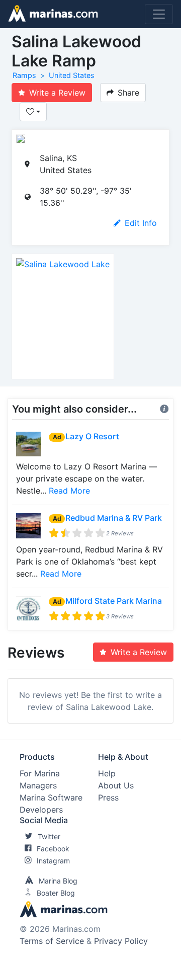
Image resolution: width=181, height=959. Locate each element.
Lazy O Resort (92, 436)
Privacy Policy (121, 941)
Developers (41, 810)
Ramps (24, 75)
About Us (116, 785)
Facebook (53, 848)
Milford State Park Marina (113, 601)
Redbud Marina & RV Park (113, 518)
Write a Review (57, 93)
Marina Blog (58, 880)
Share (128, 93)
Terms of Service (52, 941)
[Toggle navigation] (159, 14)
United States (72, 75)
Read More (69, 491)
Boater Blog (56, 893)
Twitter (49, 836)
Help (107, 773)
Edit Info (141, 223)
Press (108, 797)
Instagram (53, 860)
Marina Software (51, 797)
